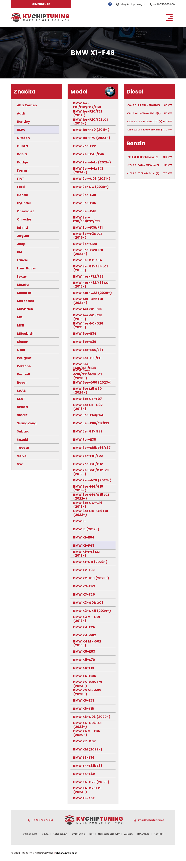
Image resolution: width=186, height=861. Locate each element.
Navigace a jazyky (109, 834)
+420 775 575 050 (164, 4)
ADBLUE (128, 834)
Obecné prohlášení (66, 853)
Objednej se (41, 4)
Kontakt (158, 834)
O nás (45, 834)
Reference (143, 834)
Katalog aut (60, 834)
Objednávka (30, 834)
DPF (91, 834)
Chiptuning (78, 834)
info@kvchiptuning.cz (133, 4)
